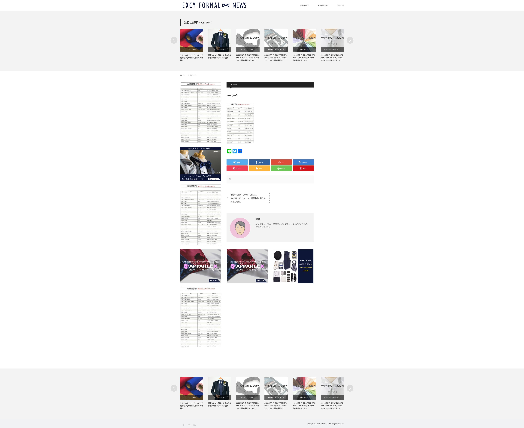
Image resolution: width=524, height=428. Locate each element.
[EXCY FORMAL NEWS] (214, 5)
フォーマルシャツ (219, 49)
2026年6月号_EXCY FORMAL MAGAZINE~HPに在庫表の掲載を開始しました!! (304, 57)
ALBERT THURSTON (276, 49)
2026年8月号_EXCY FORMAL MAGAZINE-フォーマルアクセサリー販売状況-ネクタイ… (247, 57)
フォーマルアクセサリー (248, 49)
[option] (194, 45)
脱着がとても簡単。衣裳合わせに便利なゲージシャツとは (219, 56)
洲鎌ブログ (304, 49)
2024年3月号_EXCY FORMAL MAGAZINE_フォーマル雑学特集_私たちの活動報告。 (248, 198)
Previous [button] (174, 40)
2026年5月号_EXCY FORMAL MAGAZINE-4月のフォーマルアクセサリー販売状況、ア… (332, 57)
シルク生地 (192, 49)
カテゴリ (340, 5)
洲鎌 (258, 219)
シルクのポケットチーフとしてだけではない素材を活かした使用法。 (191, 57)
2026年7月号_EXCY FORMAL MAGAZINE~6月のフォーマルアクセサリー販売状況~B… (275, 57)
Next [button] (350, 40)
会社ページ (304, 5)
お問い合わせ (323, 5)
